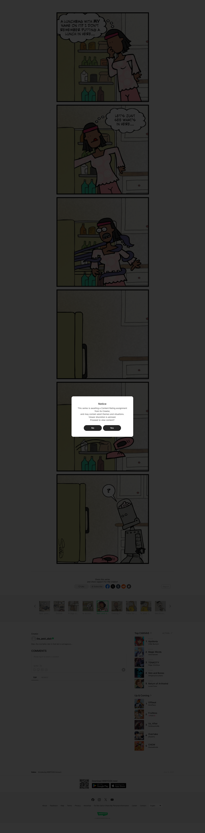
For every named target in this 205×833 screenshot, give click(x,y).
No (92, 428)
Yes (112, 428)
